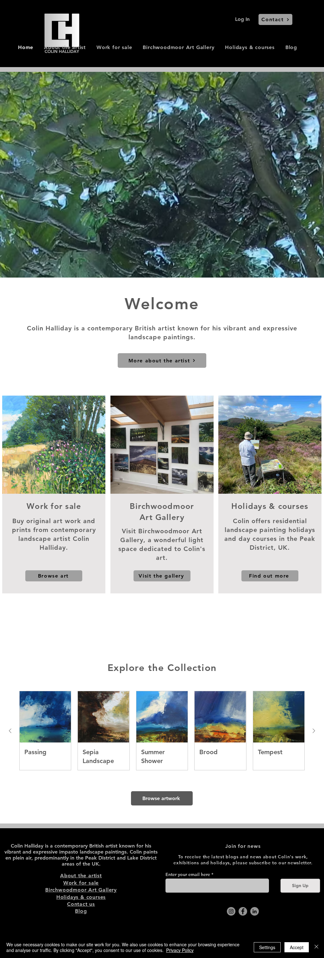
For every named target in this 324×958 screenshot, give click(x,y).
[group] (162, 731)
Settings (267, 947)
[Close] (316, 947)
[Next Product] (314, 731)
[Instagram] (231, 911)
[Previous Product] (10, 731)
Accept (296, 947)
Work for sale (81, 883)
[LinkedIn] (254, 911)
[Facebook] (243, 911)
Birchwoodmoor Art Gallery (81, 890)
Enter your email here (187, 874)
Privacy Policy (180, 950)
